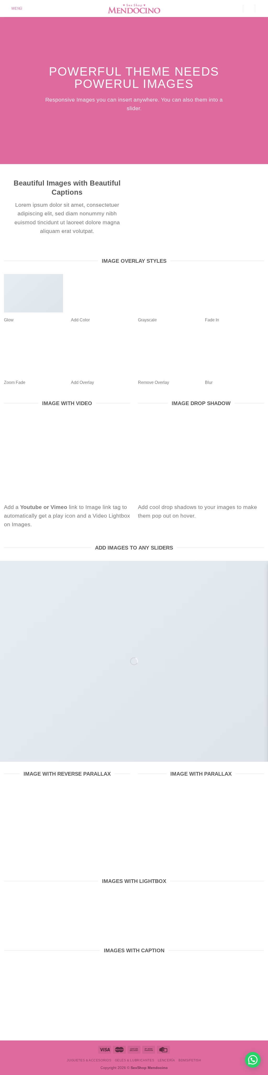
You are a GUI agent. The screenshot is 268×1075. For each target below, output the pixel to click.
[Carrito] (261, 8)
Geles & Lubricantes (134, 1060)
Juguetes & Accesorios (89, 1060)
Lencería (166, 1060)
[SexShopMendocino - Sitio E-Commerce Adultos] (134, 9)
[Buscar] (249, 8)
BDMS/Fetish (189, 1060)
